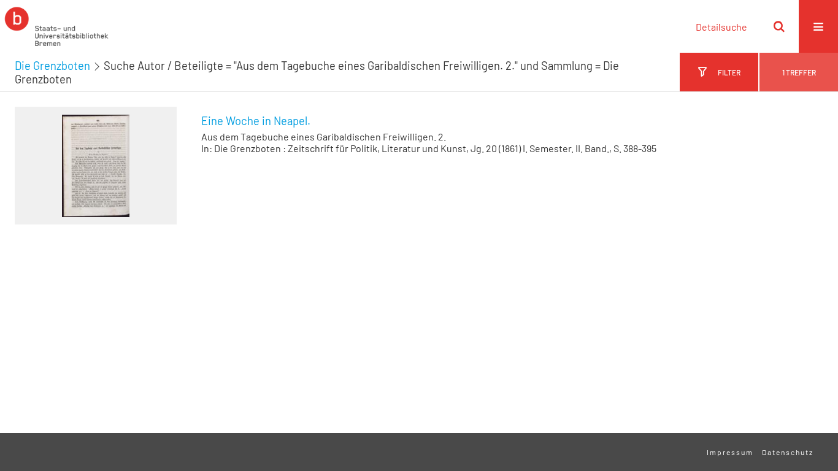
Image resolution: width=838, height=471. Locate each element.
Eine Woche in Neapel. (255, 121)
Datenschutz (787, 452)
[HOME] (56, 26)
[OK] (779, 26)
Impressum (730, 452)
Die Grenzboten (52, 65)
